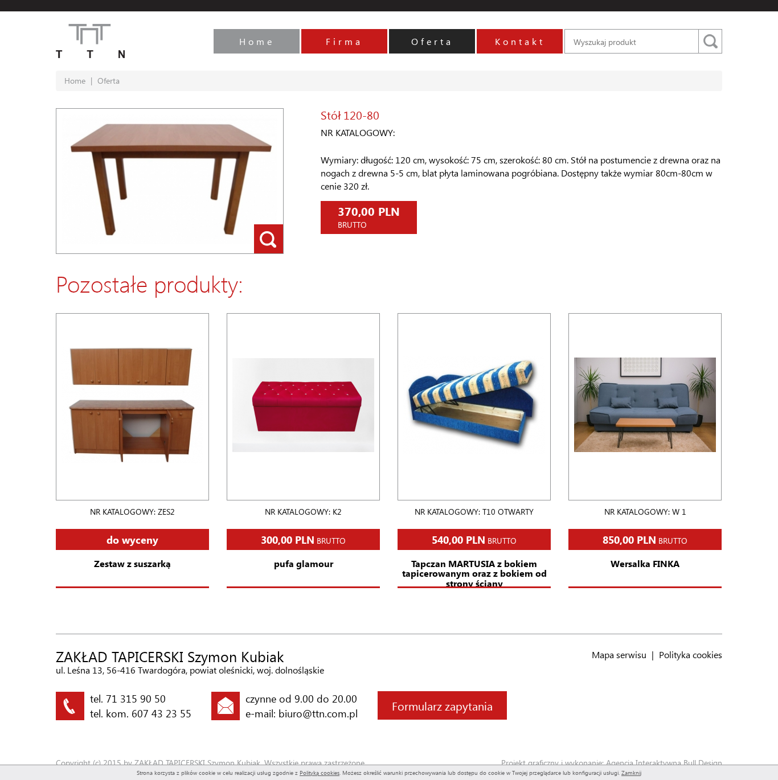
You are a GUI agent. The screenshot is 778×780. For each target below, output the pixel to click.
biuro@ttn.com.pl (318, 713)
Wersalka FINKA (645, 563)
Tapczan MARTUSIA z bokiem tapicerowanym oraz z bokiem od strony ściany (474, 573)
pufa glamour (303, 563)
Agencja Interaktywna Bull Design (664, 762)
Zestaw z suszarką (132, 563)
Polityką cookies (319, 772)
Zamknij (631, 772)
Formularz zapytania (442, 705)
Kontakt (520, 41)
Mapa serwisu (619, 654)
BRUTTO (303, 539)
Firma (344, 41)
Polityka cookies (690, 654)
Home (257, 41)
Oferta (432, 41)
